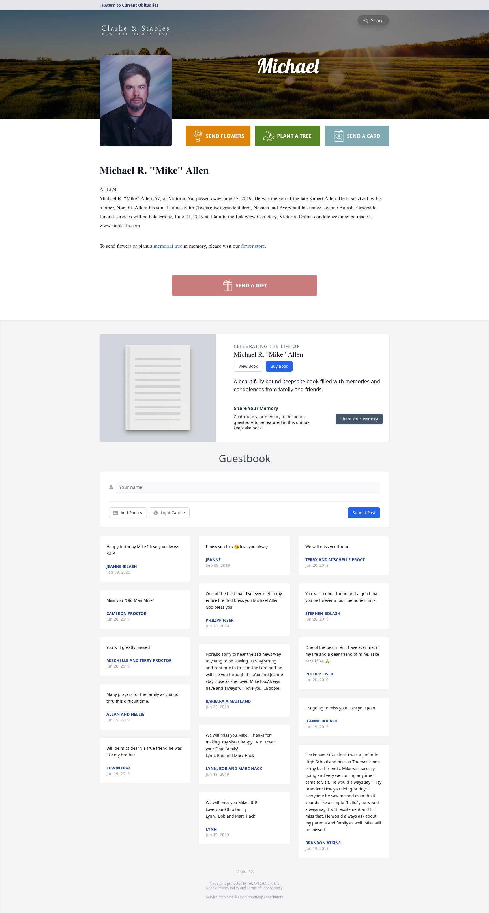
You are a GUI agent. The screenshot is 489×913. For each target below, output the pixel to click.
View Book (248, 366)
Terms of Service (260, 888)
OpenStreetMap (250, 897)
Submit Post (364, 512)
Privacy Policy (228, 888)
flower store (253, 245)
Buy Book (279, 366)
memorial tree (168, 245)
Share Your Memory (359, 419)
